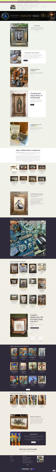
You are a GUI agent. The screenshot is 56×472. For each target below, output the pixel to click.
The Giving (14, 274)
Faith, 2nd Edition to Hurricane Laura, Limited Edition (23, 357)
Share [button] (31, 341)
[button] (21, 4)
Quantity (31, 333)
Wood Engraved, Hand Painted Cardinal (14, 406)
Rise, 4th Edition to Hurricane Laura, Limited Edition (42, 385)
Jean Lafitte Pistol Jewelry (14, 172)
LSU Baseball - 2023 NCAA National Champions (14, 371)
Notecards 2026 (23, 273)
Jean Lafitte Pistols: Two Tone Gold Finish (23, 182)
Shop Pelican (33, 207)
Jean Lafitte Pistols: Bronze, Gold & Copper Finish (14, 183)
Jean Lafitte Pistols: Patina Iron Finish (33, 170)
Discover (37, 32)
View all (28, 187)
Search (11, 457)
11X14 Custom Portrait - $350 (34, 330)
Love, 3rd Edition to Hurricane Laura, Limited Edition (32, 357)
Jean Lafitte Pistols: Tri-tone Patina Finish (41, 183)
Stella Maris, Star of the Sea (32, 274)
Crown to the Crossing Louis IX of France (14, 301)
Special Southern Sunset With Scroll (23, 385)
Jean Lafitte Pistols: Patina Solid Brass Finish (23, 171)
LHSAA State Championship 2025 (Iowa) (23, 372)
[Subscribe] (33, 453)
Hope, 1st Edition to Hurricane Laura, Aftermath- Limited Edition (14, 357)
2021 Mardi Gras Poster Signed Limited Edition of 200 (14, 385)
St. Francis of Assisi (23, 289)
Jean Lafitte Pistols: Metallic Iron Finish (33, 183)
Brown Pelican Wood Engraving (42, 406)
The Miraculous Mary (42, 356)
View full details (41, 341)
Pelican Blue (32, 384)
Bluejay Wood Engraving (32, 405)
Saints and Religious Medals (42, 272)
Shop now (32, 426)
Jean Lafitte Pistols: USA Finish (42, 171)
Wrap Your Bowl (33, 131)
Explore (32, 76)
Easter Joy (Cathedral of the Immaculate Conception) (42, 290)
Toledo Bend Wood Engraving (23, 406)
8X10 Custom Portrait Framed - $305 (35, 329)
